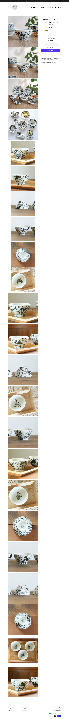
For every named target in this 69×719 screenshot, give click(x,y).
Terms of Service (24, 710)
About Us (9, 708)
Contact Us (9, 710)
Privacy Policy (24, 708)
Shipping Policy (10, 711)
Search (9, 707)
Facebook (38, 707)
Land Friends (50, 40)
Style (50, 33)
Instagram (38, 708)
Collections (34, 7)
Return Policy (24, 707)
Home (28, 7)
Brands (43, 7)
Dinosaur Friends (50, 38)
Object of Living (58, 710)
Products (50, 7)
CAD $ (59, 707)
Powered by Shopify (57, 711)
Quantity (43, 44)
